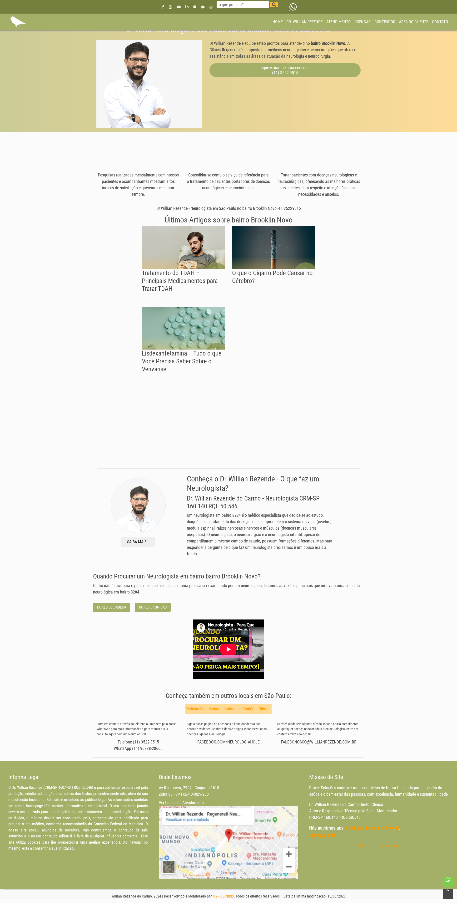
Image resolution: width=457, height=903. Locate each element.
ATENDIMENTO (338, 21)
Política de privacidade (379, 845)
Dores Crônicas (153, 607)
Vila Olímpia (261, 708)
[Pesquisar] (274, 4)
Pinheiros (193, 708)
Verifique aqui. (323, 835)
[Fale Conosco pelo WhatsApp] (293, 7)
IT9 (215, 896)
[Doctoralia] (202, 6)
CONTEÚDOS (384, 21)
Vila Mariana (212, 708)
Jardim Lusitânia (237, 708)
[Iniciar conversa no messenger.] (194, 6)
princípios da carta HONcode (372, 828)
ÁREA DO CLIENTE (413, 21)
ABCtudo (227, 896)
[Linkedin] (187, 6)
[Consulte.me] (211, 6)
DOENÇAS (362, 21)
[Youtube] (179, 6)
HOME (278, 21)
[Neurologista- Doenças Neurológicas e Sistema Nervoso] (17, 22)
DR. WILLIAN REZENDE (304, 21)
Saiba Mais (137, 541)
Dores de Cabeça (111, 607)
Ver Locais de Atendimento (181, 802)
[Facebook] (163, 6)
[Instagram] (170, 6)
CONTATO (440, 21)
